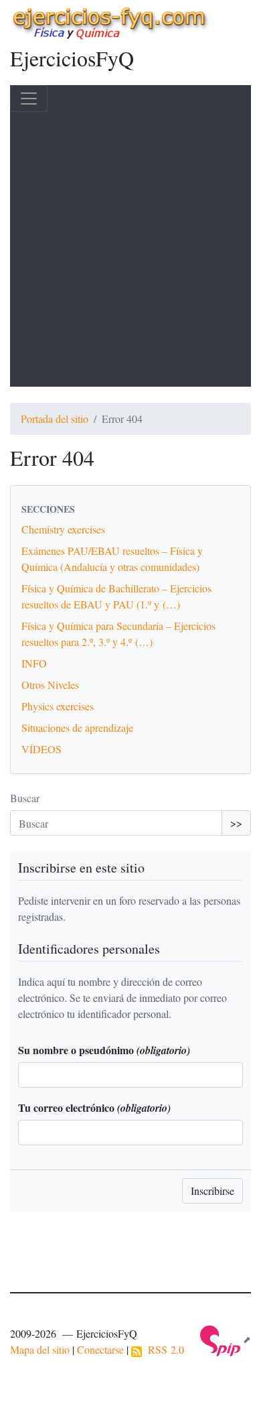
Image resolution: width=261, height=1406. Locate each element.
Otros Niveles (50, 685)
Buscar (24, 798)
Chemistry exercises (63, 529)
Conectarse (100, 1349)
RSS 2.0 (163, 1349)
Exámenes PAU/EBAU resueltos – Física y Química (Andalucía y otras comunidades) (112, 559)
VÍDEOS (41, 749)
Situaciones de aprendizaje (77, 727)
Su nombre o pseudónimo (104, 1050)
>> (236, 823)
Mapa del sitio (40, 1349)
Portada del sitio (54, 418)
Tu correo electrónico (94, 1107)
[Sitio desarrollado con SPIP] (225, 1339)
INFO (34, 663)
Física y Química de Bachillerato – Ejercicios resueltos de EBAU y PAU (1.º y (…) (116, 596)
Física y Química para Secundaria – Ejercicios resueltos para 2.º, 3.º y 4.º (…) (118, 634)
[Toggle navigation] (29, 98)
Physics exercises (57, 706)
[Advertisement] (130, 249)
